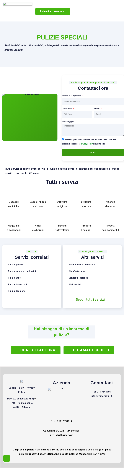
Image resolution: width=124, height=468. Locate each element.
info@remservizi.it (101, 396)
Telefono (67, 108)
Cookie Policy (16, 387)
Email (97, 108)
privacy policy (87, 144)
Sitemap (26, 407)
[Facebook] (90, 404)
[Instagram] (112, 404)
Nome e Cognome (72, 95)
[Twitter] (107, 404)
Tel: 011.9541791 (101, 391)
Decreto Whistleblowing (20, 398)
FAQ (12, 403)
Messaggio (68, 121)
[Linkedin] (96, 404)
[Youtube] (101, 404)
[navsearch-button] (86, 12)
